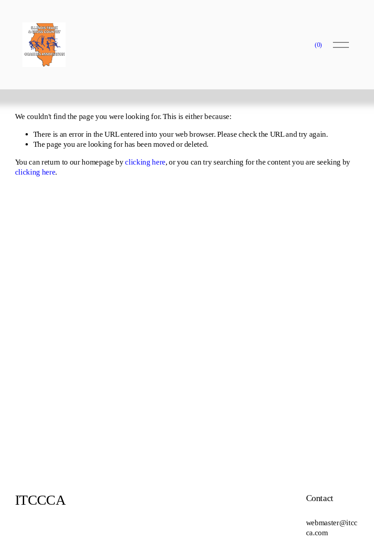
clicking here (145, 162)
